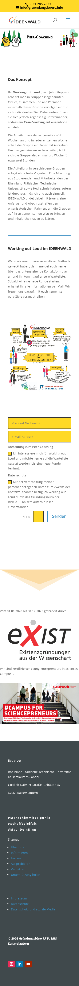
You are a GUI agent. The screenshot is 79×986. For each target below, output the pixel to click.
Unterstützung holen (25, 875)
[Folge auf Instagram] (11, 964)
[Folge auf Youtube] (28, 964)
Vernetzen (18, 869)
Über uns (17, 847)
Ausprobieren (20, 864)
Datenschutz (20, 904)
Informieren (19, 853)
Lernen (16, 858)
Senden (59, 516)
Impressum (19, 898)
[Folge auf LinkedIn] (19, 964)
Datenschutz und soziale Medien (34, 909)
